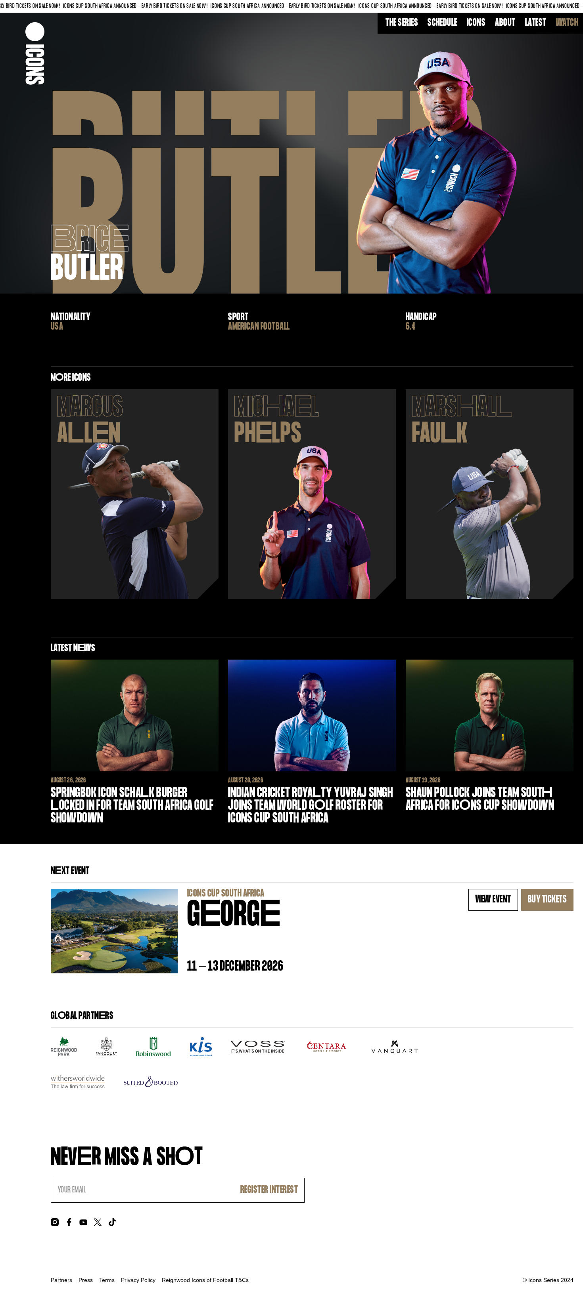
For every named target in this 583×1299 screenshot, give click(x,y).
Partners (61, 1280)
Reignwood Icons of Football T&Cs (205, 1280)
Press (86, 1280)
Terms (107, 1280)
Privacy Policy (138, 1280)
